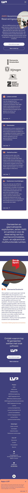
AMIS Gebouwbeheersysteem (14, 398)
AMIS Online (14, 389)
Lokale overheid (14, 426)
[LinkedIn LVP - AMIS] (14, 476)
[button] (25, 2)
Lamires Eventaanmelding (14, 419)
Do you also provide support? (10, 370)
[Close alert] (25, 481)
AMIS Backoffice (14, 391)
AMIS (14, 387)
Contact (14, 442)
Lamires (14, 405)
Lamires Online (14, 417)
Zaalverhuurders (14, 431)
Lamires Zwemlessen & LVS (14, 410)
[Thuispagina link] (14, 379)
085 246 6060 (14, 466)
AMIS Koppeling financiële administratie (14, 401)
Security (14, 447)
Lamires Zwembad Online (14, 408)
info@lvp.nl (14, 464)
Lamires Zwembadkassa (14, 412)
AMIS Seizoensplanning (14, 394)
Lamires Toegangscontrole (14, 414)
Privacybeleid (14, 444)
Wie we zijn (14, 440)
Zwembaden (14, 428)
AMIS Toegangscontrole (14, 396)
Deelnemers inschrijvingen (14, 433)
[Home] (4, 2)
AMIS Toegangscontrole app (14, 403)
